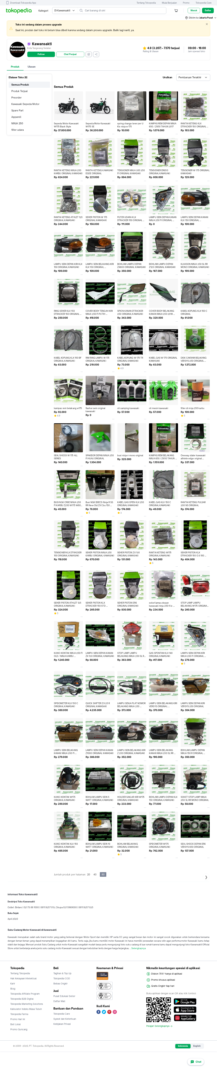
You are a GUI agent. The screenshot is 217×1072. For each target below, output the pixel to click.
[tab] (15, 66)
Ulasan (32, 66)
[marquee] (108, 28)
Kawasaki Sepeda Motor (25, 104)
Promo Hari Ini (17, 1019)
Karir (12, 983)
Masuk (194, 10)
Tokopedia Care (204, 3)
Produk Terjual (19, 91)
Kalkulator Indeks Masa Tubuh (26, 1009)
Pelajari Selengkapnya (157, 1026)
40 (94, 874)
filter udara (17, 129)
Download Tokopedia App (23, 3)
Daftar (208, 10)
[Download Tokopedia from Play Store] (185, 1001)
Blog (12, 988)
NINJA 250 (17, 123)
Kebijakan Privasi (62, 1024)
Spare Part (17, 110)
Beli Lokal (15, 1024)
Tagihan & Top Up (62, 973)
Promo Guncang (18, 1029)
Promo (186, 3)
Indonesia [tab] (183, 1046)
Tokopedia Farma (19, 1014)
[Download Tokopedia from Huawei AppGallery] (185, 1017)
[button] (201, 18)
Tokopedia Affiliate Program (25, 993)
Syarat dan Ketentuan (64, 1019)
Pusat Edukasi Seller (64, 996)
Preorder (16, 97)
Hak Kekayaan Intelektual (23, 978)
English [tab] (197, 1046)
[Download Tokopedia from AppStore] (185, 1009)
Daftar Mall (59, 1001)
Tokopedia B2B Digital (22, 998)
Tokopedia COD (61, 978)
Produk (15, 66)
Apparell (16, 116)
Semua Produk (20, 84)
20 (88, 874)
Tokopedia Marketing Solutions (26, 1004)
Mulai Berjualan (169, 3)
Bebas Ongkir (60, 983)
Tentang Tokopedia (146, 3)
